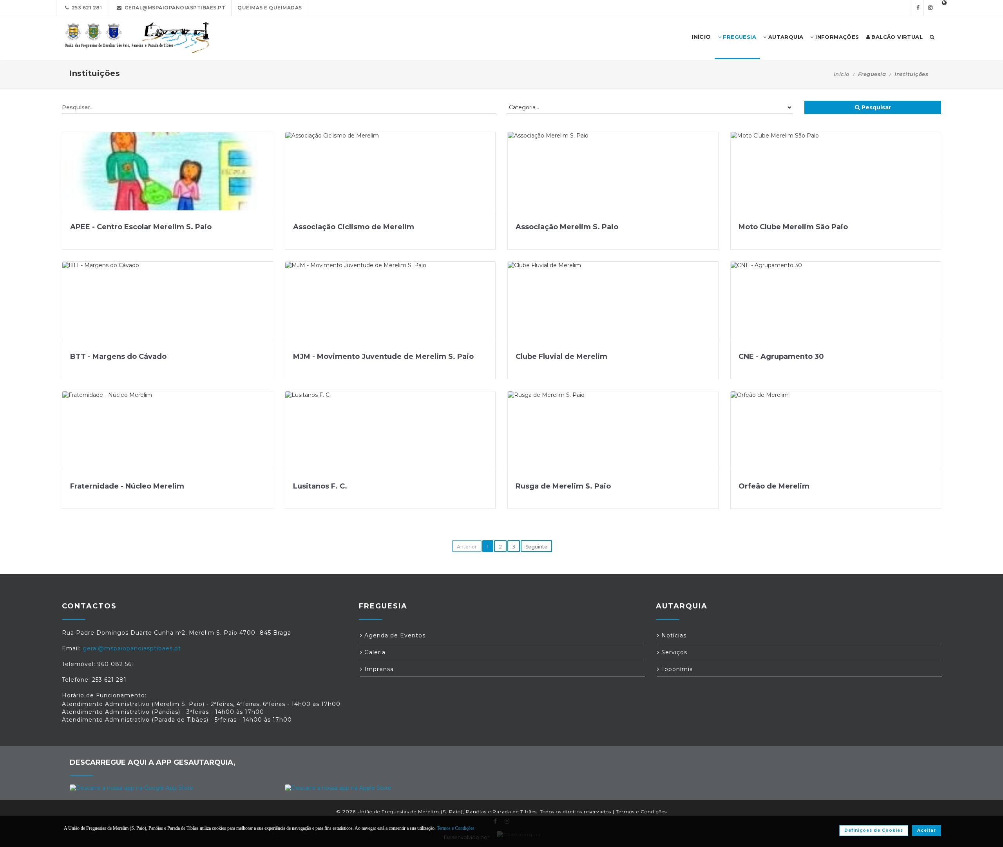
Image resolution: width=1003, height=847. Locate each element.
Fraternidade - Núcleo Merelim (127, 486)
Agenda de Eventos (393, 635)
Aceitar (926, 830)
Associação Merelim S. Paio (567, 227)
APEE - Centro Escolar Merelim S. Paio (141, 227)
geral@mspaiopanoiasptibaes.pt (174, 8)
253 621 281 (85, 8)
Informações (836, 37)
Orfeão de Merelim (774, 486)
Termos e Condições (641, 811)
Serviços (673, 652)
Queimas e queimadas (269, 8)
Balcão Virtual (896, 37)
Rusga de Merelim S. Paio (563, 486)
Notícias (672, 635)
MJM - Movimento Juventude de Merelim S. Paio (383, 356)
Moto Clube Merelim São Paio (793, 227)
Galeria (374, 652)
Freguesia (738, 37)
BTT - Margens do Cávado (118, 356)
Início (841, 74)
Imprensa (378, 669)
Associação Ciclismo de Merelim (353, 227)
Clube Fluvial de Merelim (561, 356)
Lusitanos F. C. (320, 486)
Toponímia (676, 669)
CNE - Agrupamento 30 (781, 356)
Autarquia (784, 37)
